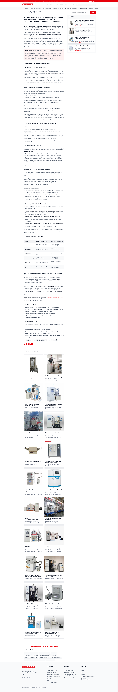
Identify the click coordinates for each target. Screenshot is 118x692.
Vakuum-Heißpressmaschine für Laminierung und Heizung (39, 311)
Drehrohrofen (35, 655)
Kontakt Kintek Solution (52, 682)
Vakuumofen (27, 655)
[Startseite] (22, 8)
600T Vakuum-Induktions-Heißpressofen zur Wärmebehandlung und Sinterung (44, 309)
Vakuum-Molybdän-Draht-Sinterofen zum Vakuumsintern (53, 576)
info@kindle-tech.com (29, 671)
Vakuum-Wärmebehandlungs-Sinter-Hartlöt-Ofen (53, 519)
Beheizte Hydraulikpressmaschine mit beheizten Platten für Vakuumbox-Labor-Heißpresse (53, 604)
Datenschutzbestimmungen (87, 676)
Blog (87, 1)
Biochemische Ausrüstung (69, 677)
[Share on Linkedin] (26, 344)
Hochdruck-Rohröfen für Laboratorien (33, 461)
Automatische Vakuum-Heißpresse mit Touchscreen (53, 490)
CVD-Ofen (53, 659)
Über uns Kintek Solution (52, 670)
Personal (49, 678)
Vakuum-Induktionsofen (56, 657)
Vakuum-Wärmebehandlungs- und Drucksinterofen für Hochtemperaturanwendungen (32, 433)
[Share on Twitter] (28, 344)
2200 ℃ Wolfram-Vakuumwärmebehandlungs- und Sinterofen (32, 547)
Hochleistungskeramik (44, 655)
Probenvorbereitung (68, 670)
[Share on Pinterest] (30, 344)
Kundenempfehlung (51, 672)
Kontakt (72, 4)
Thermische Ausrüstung (69, 672)
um (84, 1)
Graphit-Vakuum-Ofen (44, 657)
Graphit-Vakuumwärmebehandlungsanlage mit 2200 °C (53, 547)
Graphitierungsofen (44, 659)
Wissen (56, 4)
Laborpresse (54, 655)
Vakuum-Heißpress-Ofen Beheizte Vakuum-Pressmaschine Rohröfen (42, 307)
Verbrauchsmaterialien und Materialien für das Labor (70, 675)
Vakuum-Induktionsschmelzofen (31, 657)
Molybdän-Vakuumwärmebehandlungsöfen (32, 519)
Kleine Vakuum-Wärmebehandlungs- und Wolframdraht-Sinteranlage (33, 604)
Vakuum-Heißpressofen (45, 652)
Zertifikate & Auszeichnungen (53, 676)
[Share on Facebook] (24, 344)
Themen (83, 674)
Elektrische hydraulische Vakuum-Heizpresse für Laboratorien (32, 490)
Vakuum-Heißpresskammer (35, 8)
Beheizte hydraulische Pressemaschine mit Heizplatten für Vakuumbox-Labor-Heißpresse (33, 576)
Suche (92, 12)
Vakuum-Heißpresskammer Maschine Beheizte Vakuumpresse (40, 313)
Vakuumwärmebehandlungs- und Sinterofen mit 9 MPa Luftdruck (52, 433)
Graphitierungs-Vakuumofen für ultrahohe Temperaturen (52, 633)
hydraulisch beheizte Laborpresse (31, 652)
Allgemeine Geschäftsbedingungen (86, 679)
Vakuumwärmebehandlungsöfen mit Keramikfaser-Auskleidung (53, 462)
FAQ (82, 672)
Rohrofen (54, 652)
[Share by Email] (32, 344)
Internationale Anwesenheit (53, 674)
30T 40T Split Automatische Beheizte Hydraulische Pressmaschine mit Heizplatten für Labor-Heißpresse (33, 633)
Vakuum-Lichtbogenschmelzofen (31, 659)
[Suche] (95, 5)
